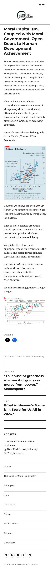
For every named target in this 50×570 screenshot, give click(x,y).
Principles (9, 485)
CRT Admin (9, 356)
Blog (6, 495)
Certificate (10, 542)
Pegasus (8, 533)
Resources (10, 504)
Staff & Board (11, 523)
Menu (41, 4)
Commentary (38, 356)
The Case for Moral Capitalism (20, 476)
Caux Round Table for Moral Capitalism (21, 565)
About (7, 514)
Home (7, 466)
